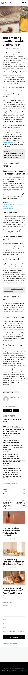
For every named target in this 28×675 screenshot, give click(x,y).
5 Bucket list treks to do (9, 208)
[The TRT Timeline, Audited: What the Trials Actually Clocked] (14, 517)
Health (4, 526)
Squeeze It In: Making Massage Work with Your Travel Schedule (13, 590)
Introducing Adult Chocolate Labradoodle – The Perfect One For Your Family (8, 505)
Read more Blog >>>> (8, 388)
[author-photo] (4, 538)
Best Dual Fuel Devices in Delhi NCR (20, 503)
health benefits (15, 392)
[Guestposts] (3, 48)
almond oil (6, 392)
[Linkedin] (10, 410)
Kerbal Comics (22, 670)
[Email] (14, 410)
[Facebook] (4, 410)
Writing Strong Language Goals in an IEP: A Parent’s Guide (13, 561)
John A (7, 538)
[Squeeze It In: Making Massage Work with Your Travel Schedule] (14, 577)
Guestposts (8, 48)
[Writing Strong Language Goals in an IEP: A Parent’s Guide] (14, 549)
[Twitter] (7, 410)
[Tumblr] (17, 410)
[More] (21, 410)
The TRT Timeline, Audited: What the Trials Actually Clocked (12, 532)
